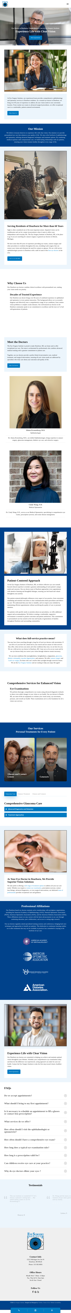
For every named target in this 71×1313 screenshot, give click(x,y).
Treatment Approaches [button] (16, 815)
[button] (68, 4)
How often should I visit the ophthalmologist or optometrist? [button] (27, 1130)
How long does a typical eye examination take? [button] (26, 1147)
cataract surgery (55, 658)
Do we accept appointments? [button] (18, 1095)
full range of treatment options (34, 886)
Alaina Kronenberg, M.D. (35, 430)
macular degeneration (28, 658)
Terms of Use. (46, 1302)
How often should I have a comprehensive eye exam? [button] (29, 1139)
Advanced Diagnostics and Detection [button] (20, 809)
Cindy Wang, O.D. (35, 505)
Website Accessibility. (55, 1302)
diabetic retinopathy (14, 658)
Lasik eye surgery (14, 660)
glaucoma (59, 656)
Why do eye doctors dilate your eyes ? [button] (22, 1171)
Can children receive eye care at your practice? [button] (27, 1163)
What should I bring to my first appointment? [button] (26, 1103)
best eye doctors (53, 250)
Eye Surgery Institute (25, 663)
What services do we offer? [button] (17, 1121)
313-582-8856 (38, 1264)
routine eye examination (33, 888)
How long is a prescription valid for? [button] (22, 1155)
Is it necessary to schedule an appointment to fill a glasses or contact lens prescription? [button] (32, 1112)
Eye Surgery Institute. (19, 1302)
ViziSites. (40, 1302)
